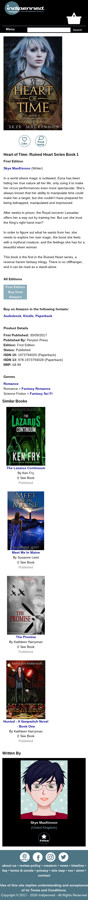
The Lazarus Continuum (26, 468)
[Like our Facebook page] (37, 860)
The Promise (26, 637)
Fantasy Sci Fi (41, 393)
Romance (11, 384)
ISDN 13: (10, 360)
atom (80, 870)
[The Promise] (26, 633)
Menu (10, 29)
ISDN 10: (10, 355)
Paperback (43, 316)
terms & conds (22, 870)
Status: (9, 350)
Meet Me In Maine (26, 552)
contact (44, 875)
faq (4, 870)
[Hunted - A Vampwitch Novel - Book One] (25, 718)
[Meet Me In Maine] (26, 549)
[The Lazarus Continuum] (25, 464)
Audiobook (12, 316)
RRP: (7, 365)
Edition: (10, 345)
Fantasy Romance (36, 389)
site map (58, 870)
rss (70, 870)
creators (50, 865)
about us (9, 865)
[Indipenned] (23, 13)
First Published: (16, 335)
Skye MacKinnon (17, 168)
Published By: (15, 340)
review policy (30, 865)
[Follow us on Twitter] (63, 860)
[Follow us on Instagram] (50, 860)
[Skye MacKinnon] (44, 819)
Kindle (28, 316)
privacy (42, 870)
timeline (77, 865)
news (64, 865)
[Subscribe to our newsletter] (24, 860)
